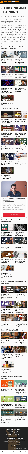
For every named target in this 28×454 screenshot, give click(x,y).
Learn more (14, 214)
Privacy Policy (17, 443)
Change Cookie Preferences (17, 445)
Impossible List (9, 434)
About (11, 431)
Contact (11, 432)
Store (15, 436)
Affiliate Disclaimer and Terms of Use (19, 440)
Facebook (16, 434)
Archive (11, 436)
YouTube (16, 431)
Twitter (16, 432)
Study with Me (9, 440)
